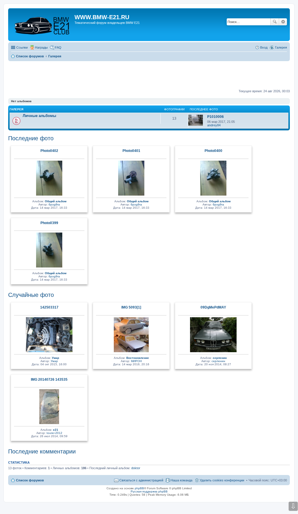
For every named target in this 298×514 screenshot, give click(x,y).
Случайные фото (31, 295)
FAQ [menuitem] (58, 47)
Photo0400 (213, 151)
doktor (135, 468)
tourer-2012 (54, 433)
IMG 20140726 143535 (49, 379)
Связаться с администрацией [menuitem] (141, 480)
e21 (55, 429)
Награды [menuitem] (41, 47)
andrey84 (214, 125)
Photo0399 (49, 223)
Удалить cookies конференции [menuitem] (222, 480)
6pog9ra (54, 204)
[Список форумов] (42, 25)
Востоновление (137, 357)
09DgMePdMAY (213, 307)
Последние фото (31, 138)
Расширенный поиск (283, 21)
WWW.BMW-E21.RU (101, 17)
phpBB (139, 488)
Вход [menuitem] (263, 47)
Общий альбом (55, 201)
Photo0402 (49, 151)
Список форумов (30, 480)
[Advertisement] (149, 75)
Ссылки (22, 47)
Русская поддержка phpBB (149, 491)
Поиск (274, 21)
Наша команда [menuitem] (181, 480)
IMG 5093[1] (131, 307)
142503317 (49, 307)
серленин (220, 357)
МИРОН (136, 361)
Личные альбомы (39, 116)
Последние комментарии (42, 451)
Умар (55, 357)
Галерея (281, 47)
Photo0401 (131, 151)
